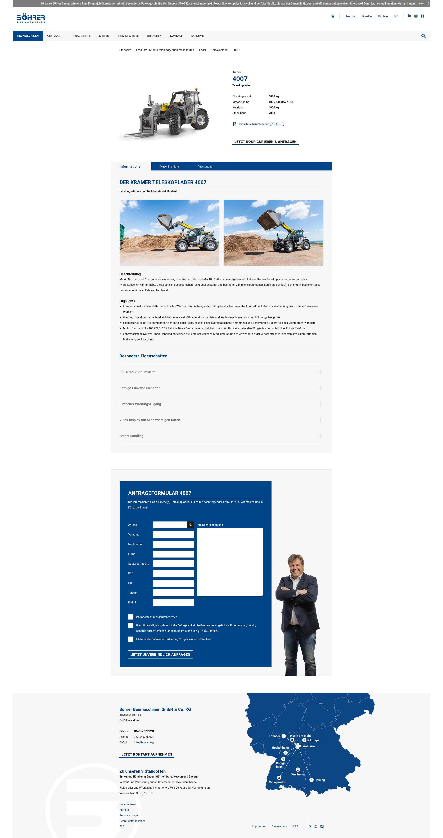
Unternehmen (127, 804)
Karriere (383, 16)
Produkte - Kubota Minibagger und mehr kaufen (165, 50)
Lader (202, 50)
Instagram (416, 16)
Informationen (131, 166)
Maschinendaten (170, 166)
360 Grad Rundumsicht (137, 372)
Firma (131, 554)
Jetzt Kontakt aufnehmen (146, 754)
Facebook (422, 16)
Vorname (133, 534)
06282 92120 (144, 731)
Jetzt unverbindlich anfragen (160, 654)
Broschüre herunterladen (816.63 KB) (261, 124)
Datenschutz (279, 826)
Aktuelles (366, 16)
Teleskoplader (219, 50)
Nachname (135, 544)
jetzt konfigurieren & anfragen (265, 142)
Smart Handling (131, 436)
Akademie (197, 35)
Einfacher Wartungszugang (140, 404)
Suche (423, 36)
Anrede (132, 525)
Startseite (125, 50)
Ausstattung (205, 166)
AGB (295, 826)
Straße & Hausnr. (138, 563)
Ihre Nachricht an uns (210, 525)
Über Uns (350, 16)
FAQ (396, 16)
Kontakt (176, 35)
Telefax (123, 737)
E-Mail (132, 602)
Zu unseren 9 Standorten (142, 771)
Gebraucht (55, 35)
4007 (236, 50)
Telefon (132, 592)
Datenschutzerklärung (164, 639)
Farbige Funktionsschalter (140, 388)
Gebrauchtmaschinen (132, 821)
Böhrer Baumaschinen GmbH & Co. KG (155, 709)
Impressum (259, 826)
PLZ (130, 573)
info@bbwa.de (143, 742)
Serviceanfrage (128, 815)
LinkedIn (409, 16)
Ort (130, 583)
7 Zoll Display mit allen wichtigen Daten (150, 420)
